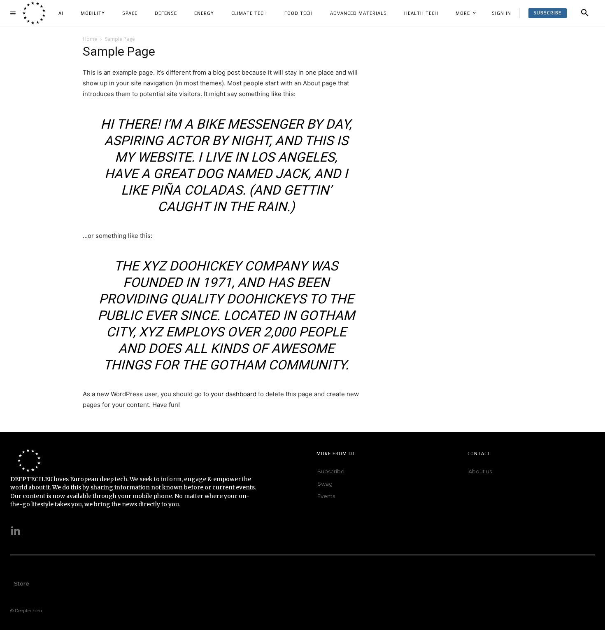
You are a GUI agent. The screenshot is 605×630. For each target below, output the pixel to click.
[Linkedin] (15, 531)
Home (90, 38)
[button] (585, 13)
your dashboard (233, 394)
